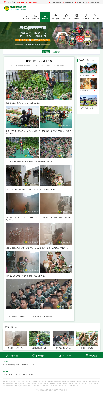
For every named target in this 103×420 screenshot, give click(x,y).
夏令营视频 (56, 52)
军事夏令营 (18, 386)
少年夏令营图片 (93, 384)
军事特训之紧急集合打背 (63, 348)
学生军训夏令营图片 (9, 382)
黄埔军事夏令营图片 (54, 382)
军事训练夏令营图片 (23, 382)
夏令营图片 (46, 52)
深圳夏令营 (53, 386)
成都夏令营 (62, 386)
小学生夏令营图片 (55, 384)
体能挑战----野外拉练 (18, 316)
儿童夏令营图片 (68, 384)
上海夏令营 (35, 386)
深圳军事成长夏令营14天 (88, 91)
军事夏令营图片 (8, 384)
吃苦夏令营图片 (8, 386)
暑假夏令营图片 (31, 384)
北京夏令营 (26, 386)
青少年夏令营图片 (80, 384)
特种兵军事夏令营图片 (39, 382)
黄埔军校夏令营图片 (68, 382)
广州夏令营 (44, 386)
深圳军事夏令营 (73, 386)
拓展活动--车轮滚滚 (87, 348)
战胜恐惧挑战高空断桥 (39, 348)
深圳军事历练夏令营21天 (88, 108)
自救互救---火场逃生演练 (15, 348)
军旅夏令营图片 (82, 382)
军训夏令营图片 (19, 384)
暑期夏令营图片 (43, 384)
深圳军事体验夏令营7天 (88, 75)
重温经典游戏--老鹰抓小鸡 (43, 316)
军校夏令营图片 (94, 382)
